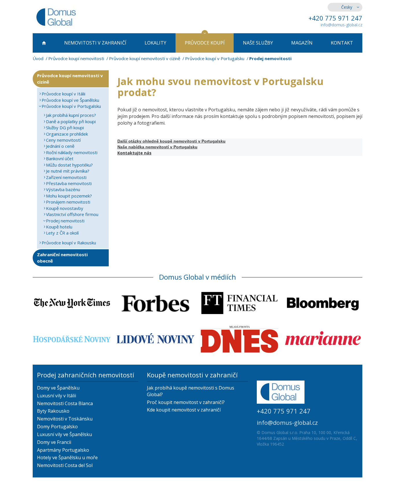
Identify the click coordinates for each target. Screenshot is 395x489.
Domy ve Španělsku (58, 388)
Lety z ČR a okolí (62, 233)
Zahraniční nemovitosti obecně (62, 257)
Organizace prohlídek (67, 134)
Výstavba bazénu (63, 189)
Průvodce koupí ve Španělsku (70, 100)
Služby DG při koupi (65, 127)
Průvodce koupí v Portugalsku (214, 58)
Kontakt (342, 43)
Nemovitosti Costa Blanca (65, 403)
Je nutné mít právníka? (67, 171)
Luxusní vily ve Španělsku (64, 434)
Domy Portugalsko (57, 426)
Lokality (155, 43)
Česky (346, 7)
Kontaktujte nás (134, 153)
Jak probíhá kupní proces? (71, 115)
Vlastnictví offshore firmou (72, 214)
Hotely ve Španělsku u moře (67, 457)
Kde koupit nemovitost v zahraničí (184, 410)
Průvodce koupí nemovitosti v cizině (144, 58)
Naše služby (258, 43)
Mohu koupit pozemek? (69, 196)
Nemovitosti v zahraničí (95, 43)
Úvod (38, 58)
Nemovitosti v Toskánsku (65, 419)
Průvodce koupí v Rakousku (69, 243)
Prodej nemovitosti (65, 221)
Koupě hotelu (59, 227)
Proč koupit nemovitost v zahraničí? (186, 402)
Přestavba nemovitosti (69, 183)
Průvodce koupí (205, 43)
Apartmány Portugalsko (63, 450)
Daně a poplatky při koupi (71, 121)
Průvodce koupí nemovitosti (76, 58)
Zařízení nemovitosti (66, 177)
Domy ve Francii (54, 442)
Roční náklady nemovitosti (71, 152)
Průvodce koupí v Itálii (63, 94)
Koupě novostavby (64, 208)
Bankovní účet (59, 158)
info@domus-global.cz (341, 24)
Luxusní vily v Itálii (56, 395)
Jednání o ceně (60, 146)
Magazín (302, 43)
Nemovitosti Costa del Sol (65, 465)
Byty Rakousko (53, 411)
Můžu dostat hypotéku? (69, 165)
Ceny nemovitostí (63, 140)
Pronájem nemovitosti (68, 202)
